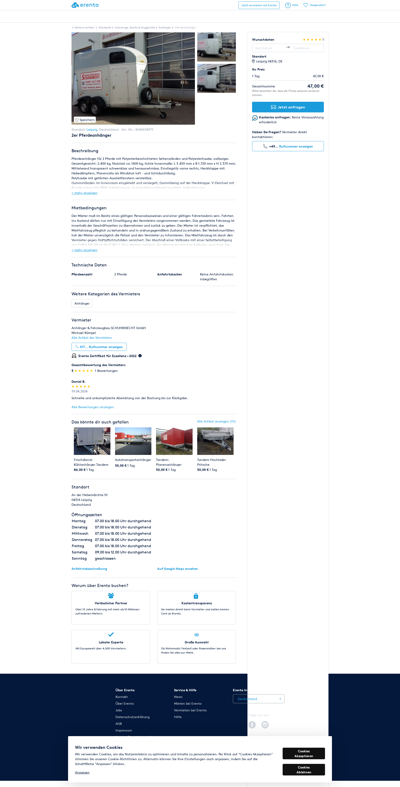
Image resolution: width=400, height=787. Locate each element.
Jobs (119, 710)
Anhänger (82, 303)
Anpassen (82, 772)
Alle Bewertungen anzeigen (93, 407)
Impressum (124, 730)
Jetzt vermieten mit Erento (259, 5)
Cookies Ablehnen (304, 769)
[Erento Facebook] (252, 724)
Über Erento (125, 703)
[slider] (84, 370)
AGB (119, 723)
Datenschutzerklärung (133, 717)
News (178, 697)
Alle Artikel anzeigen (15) (216, 421)
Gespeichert (318, 5)
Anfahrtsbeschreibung (89, 569)
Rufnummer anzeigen (296, 146)
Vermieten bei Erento (190, 710)
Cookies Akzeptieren (303, 753)
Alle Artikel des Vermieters (92, 337)
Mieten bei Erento (188, 703)
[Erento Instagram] (265, 724)
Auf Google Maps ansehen (177, 569)
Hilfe (295, 5)
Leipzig (92, 129)
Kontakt (122, 697)
